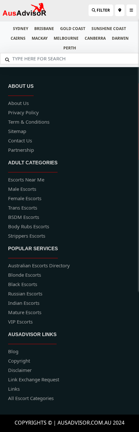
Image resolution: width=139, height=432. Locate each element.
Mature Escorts (24, 312)
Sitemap (17, 131)
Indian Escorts (23, 303)
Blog (13, 351)
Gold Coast (72, 28)
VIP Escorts (20, 321)
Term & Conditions (28, 121)
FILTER (103, 10)
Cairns (18, 38)
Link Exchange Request (33, 379)
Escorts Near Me (26, 179)
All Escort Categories (31, 398)
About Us (18, 103)
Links (14, 389)
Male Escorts (22, 189)
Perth (69, 48)
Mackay (40, 38)
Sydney (20, 28)
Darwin (120, 38)
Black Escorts (22, 284)
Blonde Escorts (24, 275)
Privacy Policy (23, 112)
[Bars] (119, 10)
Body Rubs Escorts (28, 226)
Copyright (19, 360)
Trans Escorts (22, 207)
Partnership (21, 150)
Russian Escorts (25, 293)
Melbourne (66, 38)
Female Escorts (24, 198)
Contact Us (20, 140)
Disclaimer (20, 370)
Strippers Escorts (26, 235)
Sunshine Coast (108, 28)
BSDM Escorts (23, 217)
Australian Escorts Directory (39, 265)
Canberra (95, 38)
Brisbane (44, 28)
